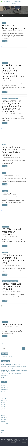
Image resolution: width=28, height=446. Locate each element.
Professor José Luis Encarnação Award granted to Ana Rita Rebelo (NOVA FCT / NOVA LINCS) (12, 106)
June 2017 (3, 430)
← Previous (4, 344)
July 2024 (3, 402)
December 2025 (4, 385)
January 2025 (4, 394)
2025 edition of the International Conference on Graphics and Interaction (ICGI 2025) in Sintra (13, 72)
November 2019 (4, 417)
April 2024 (3, 406)
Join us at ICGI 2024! (12, 324)
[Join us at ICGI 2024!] (14, 306)
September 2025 (4, 389)
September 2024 (4, 400)
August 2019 (3, 419)
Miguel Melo (20, 30)
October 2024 (4, 398)
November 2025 (4, 387)
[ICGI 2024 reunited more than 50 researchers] (14, 210)
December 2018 (4, 423)
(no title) (2, 377)
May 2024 (3, 404)
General (4, 23)
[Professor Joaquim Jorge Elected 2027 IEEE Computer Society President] (14, 128)
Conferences (5, 62)
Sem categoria (5, 226)
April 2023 (3, 408)
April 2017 (3, 432)
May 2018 (3, 426)
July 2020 (3, 413)
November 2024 (4, 396)
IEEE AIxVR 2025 (10, 193)
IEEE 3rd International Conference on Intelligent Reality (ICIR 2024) (13, 259)
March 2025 (3, 391)
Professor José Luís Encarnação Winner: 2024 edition (12, 286)
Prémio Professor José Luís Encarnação (10, 98)
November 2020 (4, 411)
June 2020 (3, 415)
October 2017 (4, 428)
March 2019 (3, 421)
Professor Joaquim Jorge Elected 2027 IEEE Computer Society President (13, 151)
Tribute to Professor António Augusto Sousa (13, 27)
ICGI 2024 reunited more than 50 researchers (11, 232)
